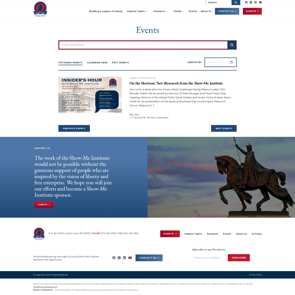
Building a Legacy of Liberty (105, 11)
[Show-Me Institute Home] (40, 9)
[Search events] (232, 45)
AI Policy (257, 233)
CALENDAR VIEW (97, 62)
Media (177, 11)
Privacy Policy (255, 275)
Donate (251, 11)
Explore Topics (136, 11)
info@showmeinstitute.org (45, 287)
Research (159, 11)
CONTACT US (147, 257)
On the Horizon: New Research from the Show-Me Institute (176, 83)
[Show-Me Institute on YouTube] (260, 2)
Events (193, 11)
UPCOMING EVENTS (70, 62)
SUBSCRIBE (239, 257)
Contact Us (226, 11)
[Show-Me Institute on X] (251, 2)
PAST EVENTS (120, 62)
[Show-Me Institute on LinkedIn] (255, 2)
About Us (206, 11)
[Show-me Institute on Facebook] (246, 2)
